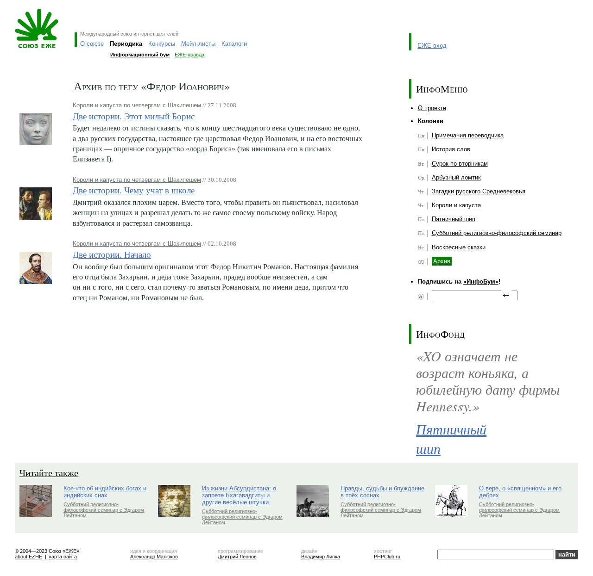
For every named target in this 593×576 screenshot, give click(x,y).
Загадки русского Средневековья (478, 191)
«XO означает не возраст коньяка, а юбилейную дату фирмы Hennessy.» (488, 381)
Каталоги (234, 43)
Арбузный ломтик (456, 177)
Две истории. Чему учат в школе (134, 190)
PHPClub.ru (387, 556)
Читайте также (48, 472)
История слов (451, 149)
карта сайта (63, 556)
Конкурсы (161, 43)
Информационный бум (140, 54)
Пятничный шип (453, 219)
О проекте (432, 108)
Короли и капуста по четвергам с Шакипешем (137, 105)
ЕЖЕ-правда (189, 54)
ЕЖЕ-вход (432, 45)
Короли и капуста (456, 205)
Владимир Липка (320, 556)
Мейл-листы (198, 43)
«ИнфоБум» (480, 281)
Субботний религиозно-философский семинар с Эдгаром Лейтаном (103, 510)
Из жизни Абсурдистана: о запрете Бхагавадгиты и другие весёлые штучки (239, 495)
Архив (441, 261)
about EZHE (28, 556)
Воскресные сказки (459, 247)
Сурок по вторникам (460, 163)
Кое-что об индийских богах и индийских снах (104, 492)
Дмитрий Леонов (237, 556)
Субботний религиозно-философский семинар (496, 232)
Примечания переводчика (468, 135)
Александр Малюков (154, 556)
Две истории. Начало (112, 254)
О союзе (92, 43)
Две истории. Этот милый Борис (134, 116)
